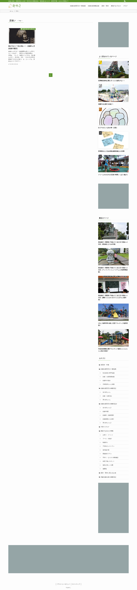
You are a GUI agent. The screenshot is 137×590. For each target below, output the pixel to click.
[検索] (127, 1)
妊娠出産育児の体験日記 (108, 388)
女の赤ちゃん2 (106, 407)
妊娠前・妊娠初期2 (107, 415)
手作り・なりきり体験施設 (109, 457)
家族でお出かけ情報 (107, 431)
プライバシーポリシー (63, 584)
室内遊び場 (105, 450)
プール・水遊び (106, 438)
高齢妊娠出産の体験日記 (108, 477)
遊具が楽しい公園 (107, 465)
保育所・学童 (105, 365)
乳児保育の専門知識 (107, 373)
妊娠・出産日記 (106, 396)
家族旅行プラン (106, 453)
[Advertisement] (113, 34)
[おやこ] (15, 6)
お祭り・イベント (107, 435)
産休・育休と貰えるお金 (108, 473)
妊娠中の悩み (106, 380)
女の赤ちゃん (106, 392)
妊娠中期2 (105, 411)
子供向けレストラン (107, 446)
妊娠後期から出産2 (107, 419)
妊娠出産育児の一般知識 (108, 369)
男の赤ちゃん (106, 399)
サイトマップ (76, 584)
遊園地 (104, 469)
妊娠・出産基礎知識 (107, 376)
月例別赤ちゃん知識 (107, 384)
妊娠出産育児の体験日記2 (109, 404)
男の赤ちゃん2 (106, 422)
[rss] (124, 1)
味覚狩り (104, 442)
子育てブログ (105, 427)
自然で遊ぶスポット (107, 461)
